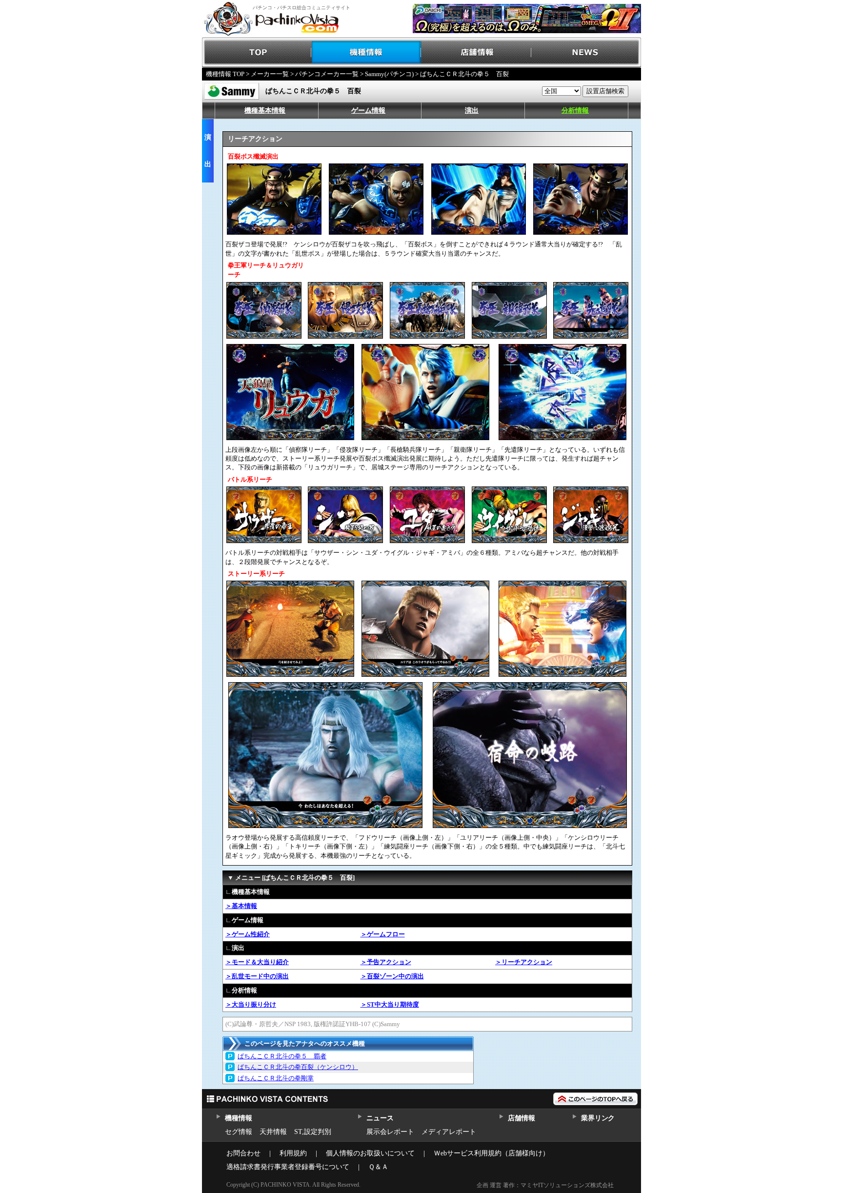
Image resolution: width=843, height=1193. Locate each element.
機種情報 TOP (225, 74)
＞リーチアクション (523, 962)
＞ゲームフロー (383, 934)
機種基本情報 (264, 110)
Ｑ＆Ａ (378, 1167)
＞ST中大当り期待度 (390, 1004)
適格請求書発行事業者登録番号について (287, 1167)
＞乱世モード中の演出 (257, 976)
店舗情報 (476, 52)
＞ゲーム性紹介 (247, 934)
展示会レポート (390, 1131)
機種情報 (367, 52)
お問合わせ (243, 1153)
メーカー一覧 (270, 74)
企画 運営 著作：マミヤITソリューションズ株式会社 (545, 1185)
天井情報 (273, 1131)
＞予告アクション (386, 962)
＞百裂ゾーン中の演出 (392, 976)
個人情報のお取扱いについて (370, 1153)
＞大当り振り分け (250, 1004)
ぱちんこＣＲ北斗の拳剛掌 (276, 1078)
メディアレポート (449, 1131)
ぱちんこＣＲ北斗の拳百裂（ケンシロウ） (298, 1067)
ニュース (379, 1118)
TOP (257, 52)
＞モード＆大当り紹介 (257, 962)
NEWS (586, 52)
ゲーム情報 (368, 110)
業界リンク (598, 1118)
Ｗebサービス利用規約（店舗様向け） (491, 1153)
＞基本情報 (241, 906)
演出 (472, 110)
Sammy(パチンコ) (389, 74)
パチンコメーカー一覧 (327, 74)
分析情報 (575, 110)
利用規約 (293, 1153)
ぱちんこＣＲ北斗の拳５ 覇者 (282, 1056)
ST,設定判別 (312, 1131)
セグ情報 (238, 1131)
